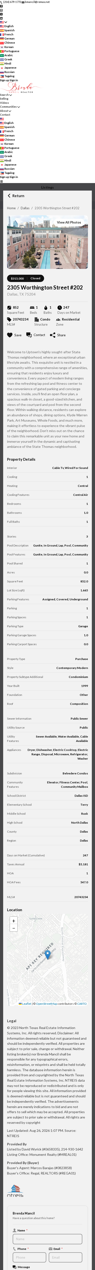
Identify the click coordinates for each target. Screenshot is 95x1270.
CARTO (82, 1003)
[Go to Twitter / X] (1, 14)
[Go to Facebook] (1, 6)
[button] (48, 955)
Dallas (25, 208)
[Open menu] (1, 181)
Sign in (14, 80)
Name (23, 1230)
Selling (4, 98)
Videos (4, 102)
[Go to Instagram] (1, 9)
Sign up (4, 80)
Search (4, 94)
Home (11, 208)
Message (24, 1267)
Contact (5, 114)
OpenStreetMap (46, 1003)
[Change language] (3, 22)
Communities (8, 106)
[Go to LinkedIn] (1, 17)
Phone (23, 1248)
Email (58, 1248)
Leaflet (26, 1003)
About (4, 110)
